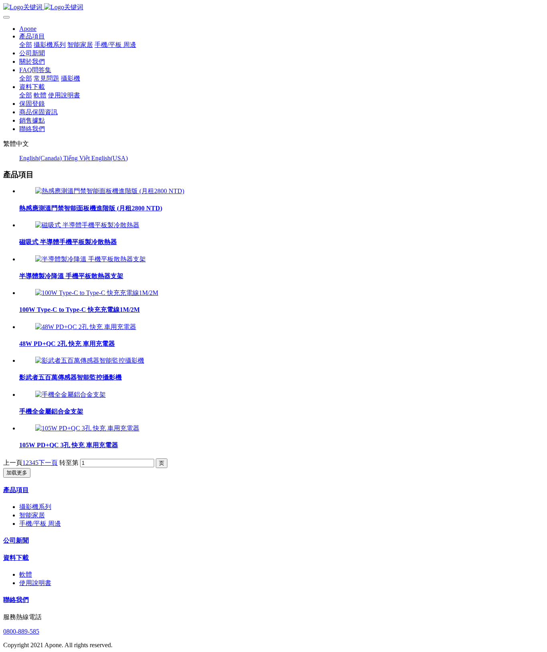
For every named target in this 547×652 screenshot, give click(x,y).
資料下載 (16, 557)
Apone (27, 28)
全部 (25, 44)
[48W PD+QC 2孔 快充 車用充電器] (85, 326)
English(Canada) (41, 158)
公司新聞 (16, 540)
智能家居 (32, 515)
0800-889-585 (21, 631)
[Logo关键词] (273, 7)
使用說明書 (35, 582)
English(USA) (109, 158)
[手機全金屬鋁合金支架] (70, 394)
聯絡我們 (16, 599)
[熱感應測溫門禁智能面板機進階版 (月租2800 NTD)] (109, 191)
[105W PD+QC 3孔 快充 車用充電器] (87, 428)
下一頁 (48, 462)
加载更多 (16, 473)
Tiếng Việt (77, 158)
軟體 (25, 574)
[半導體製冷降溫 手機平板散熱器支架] (90, 259)
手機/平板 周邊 (40, 523)
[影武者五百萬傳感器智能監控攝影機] (89, 360)
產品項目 (16, 489)
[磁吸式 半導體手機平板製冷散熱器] (87, 225)
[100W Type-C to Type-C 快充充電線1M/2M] (96, 292)
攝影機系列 (35, 506)
